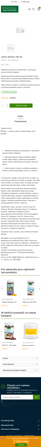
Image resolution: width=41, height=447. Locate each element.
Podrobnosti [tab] (20, 121)
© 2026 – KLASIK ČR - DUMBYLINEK (20, 436)
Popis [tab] (20, 116)
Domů (5, 358)
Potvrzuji (21, 445)
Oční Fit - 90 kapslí (9, 345)
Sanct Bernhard (13, 60)
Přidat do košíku (21, 105)
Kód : (3, 64)
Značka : (4, 60)
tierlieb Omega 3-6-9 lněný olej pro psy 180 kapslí (10, 302)
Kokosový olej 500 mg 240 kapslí (29, 302)
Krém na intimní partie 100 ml (28, 345)
